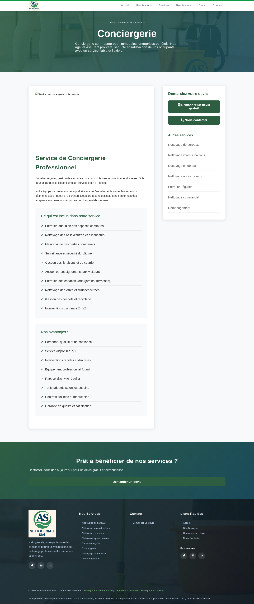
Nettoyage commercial (183, 197)
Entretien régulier (180, 187)
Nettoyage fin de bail (182, 166)
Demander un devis (127, 482)
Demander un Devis (194, 533)
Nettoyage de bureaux (183, 144)
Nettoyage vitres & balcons (186, 155)
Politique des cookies (152, 590)
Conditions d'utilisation (127, 590)
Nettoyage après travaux (185, 176)
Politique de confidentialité (98, 590)
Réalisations (144, 5)
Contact (217, 5)
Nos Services (190, 528)
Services (164, 5)
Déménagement (179, 208)
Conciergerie (89, 548)
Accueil (124, 5)
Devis (202, 5)
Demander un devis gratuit (195, 106)
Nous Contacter (191, 538)
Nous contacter (195, 120)
